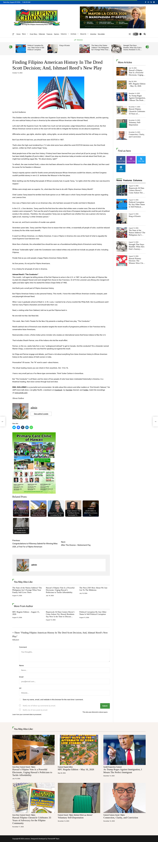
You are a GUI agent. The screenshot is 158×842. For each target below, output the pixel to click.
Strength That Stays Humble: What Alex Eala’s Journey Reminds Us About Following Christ (132, 48)
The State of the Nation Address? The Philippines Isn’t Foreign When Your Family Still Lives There (100, 48)
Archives (73, 34)
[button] (10, 46)
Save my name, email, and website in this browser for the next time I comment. (53, 700)
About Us (83, 34)
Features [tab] (127, 180)
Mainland (76, 815)
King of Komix (64, 45)
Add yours (15, 640)
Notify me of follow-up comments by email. (39, 706)
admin (34, 407)
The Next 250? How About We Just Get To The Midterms (93, 589)
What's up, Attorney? (86, 815)
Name (21, 665)
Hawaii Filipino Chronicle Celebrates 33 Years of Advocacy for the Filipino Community (137, 113)
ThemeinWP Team (53, 839)
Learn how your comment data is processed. (27, 714)
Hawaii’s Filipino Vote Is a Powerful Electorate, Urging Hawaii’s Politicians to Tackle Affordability (60, 590)
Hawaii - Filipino (30, 767)
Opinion (56, 34)
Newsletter (101, 34)
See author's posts (41, 414)
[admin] (23, 565)
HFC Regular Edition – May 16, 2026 (137, 85)
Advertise (93, 34)
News (24, 34)
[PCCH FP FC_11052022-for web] (34, 434)
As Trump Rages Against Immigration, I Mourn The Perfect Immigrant (137, 99)
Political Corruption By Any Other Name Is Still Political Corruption (36, 47)
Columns (64, 34)
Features (49, 34)
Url (20, 688)
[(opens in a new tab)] (121, 84)
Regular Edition (68, 767)
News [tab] (119, 180)
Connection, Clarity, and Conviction (137, 135)
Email (21, 677)
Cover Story (33, 34)
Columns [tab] (137, 180)
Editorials (42, 34)
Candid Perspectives (109, 767)
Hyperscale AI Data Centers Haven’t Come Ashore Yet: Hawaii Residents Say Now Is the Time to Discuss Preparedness (60, 615)
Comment (23, 647)
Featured (22, 767)
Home (18, 34)
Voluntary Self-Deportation (135, 123)
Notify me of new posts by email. (35, 710)
